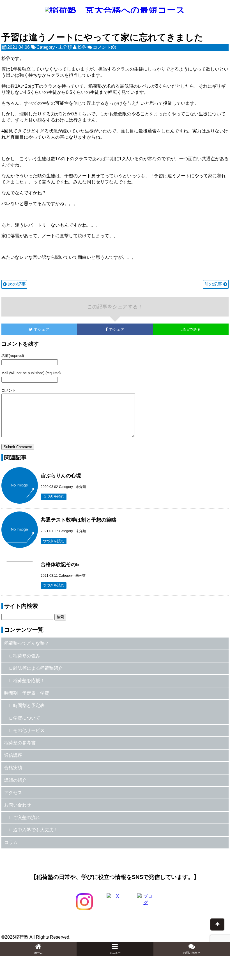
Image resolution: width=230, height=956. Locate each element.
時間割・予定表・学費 (26, 693)
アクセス (13, 792)
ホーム (38, 952)
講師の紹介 (15, 780)
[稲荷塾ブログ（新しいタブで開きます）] (145, 901)
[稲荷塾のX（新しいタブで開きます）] (115, 901)
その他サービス (29, 730)
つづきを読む (54, 496)
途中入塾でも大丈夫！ (35, 829)
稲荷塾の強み (26, 655)
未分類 (65, 47)
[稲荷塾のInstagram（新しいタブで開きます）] (84, 901)
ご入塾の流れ (26, 817)
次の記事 (16, 284)
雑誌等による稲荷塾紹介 (38, 668)
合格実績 (13, 767)
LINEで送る (190, 329)
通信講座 (13, 755)
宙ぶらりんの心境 (61, 475)
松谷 (81, 47)
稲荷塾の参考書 (20, 742)
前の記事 (213, 284)
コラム (11, 842)
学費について (26, 718)
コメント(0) (104, 47)
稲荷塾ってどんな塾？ (26, 643)
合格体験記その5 (60, 564)
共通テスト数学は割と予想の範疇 (78, 520)
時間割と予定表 (29, 705)
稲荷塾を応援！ (29, 680)
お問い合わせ (17, 805)
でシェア (25, 329)
